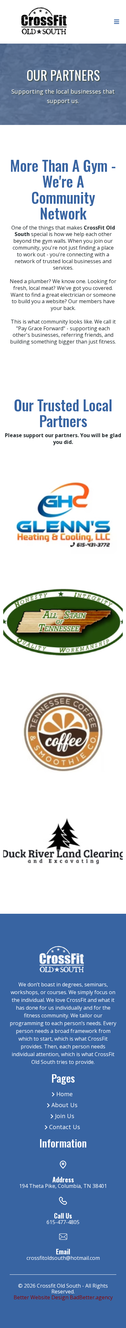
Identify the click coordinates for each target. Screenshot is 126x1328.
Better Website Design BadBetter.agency (63, 1297)
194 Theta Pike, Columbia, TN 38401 (63, 1185)
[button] (116, 21)
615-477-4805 (63, 1222)
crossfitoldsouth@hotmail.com (63, 1257)
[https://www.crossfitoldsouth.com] (43, 21)
